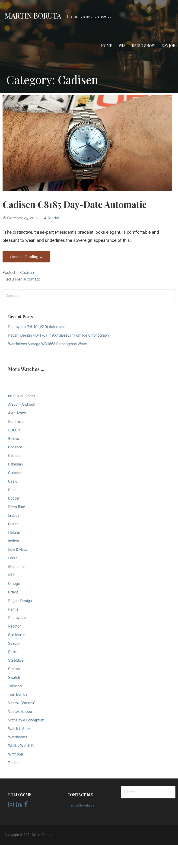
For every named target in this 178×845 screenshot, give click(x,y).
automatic (32, 279)
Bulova (13, 439)
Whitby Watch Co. (22, 745)
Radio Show (143, 45)
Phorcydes (17, 617)
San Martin (16, 635)
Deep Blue (16, 507)
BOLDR (14, 430)
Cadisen (27, 272)
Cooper (14, 498)
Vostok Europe (20, 711)
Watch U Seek (19, 729)
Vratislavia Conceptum (26, 720)
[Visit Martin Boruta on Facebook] (26, 805)
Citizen (13, 490)
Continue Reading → (26, 256)
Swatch (14, 677)
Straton (14, 669)
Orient (13, 592)
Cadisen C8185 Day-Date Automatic (74, 204)
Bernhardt (16, 421)
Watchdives (17, 737)
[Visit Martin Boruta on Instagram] (11, 805)
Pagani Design (20, 601)
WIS (122, 45)
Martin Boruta (33, 15)
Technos (15, 686)
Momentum (17, 566)
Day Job (168, 45)
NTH (11, 575)
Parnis (13, 609)
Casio (12, 481)
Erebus (13, 515)
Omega (14, 583)
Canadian (15, 464)
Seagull (14, 643)
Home (106, 45)
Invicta (13, 541)
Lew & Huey (18, 549)
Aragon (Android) (21, 404)
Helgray (14, 532)
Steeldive (16, 660)
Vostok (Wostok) (21, 703)
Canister (15, 473)
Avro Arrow (17, 413)
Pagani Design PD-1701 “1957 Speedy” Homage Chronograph (58, 335)
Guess (13, 524)
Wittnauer (15, 754)
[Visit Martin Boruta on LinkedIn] (19, 805)
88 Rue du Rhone (21, 396)
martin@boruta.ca (80, 805)
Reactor (14, 626)
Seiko (12, 652)
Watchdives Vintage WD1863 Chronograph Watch (48, 344)
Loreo (13, 558)
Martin (53, 218)
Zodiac (13, 763)
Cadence (15, 447)
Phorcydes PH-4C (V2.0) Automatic (36, 327)
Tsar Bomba (17, 694)
